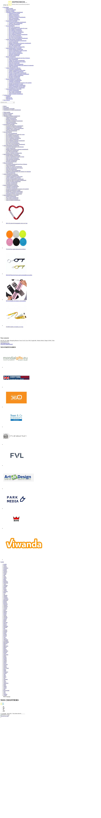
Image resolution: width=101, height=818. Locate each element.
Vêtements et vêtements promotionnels (14, 12)
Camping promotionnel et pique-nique (17, 70)
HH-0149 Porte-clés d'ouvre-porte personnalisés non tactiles (19, 275)
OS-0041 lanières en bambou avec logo (14, 326)
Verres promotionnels (13, 59)
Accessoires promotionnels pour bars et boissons (19, 58)
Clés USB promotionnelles (14, 45)
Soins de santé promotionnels (15, 51)
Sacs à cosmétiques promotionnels (16, 32)
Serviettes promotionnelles (14, 76)
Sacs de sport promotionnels (15, 35)
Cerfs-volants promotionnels (15, 92)
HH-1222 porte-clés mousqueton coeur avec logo (16, 223)
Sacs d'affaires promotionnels (15, 29)
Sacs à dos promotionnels (14, 27)
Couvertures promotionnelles (15, 69)
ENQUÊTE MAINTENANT (7, 344)
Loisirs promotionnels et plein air (13, 67)
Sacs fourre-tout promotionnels (15, 37)
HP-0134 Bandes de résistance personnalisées (16, 300)
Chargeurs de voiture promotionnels (14, 127)
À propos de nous (7, 95)
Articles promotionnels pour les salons (17, 86)
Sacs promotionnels (10, 25)
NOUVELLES (9, 98)
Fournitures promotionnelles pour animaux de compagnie (21, 65)
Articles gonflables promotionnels (16, 71)
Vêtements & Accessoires (14, 13)
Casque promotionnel (13, 41)
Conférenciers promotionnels (15, 44)
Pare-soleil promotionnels (14, 24)
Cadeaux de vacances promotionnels (17, 60)
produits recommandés (11, 9)
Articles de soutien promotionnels (16, 75)
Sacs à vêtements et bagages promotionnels (18, 34)
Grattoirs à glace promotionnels (15, 23)
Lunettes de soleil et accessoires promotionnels (19, 74)
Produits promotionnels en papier (16, 84)
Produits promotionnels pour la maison (17, 61)
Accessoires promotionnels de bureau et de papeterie (20, 82)
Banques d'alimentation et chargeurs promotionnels (20, 43)
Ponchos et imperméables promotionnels (17, 72)
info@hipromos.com (5, 343)
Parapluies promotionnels (14, 77)
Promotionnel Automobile (11, 20)
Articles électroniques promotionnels (14, 39)
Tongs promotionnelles (14, 18)
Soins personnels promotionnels (16, 53)
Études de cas (9, 97)
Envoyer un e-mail (5, 716)
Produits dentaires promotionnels (16, 49)
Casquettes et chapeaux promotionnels (17, 17)
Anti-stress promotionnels (14, 54)
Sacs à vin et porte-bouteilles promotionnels (18, 38)
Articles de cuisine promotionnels (16, 64)
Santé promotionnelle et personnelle (14, 48)
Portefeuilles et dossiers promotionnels (17, 85)
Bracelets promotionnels (14, 55)
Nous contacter (6, 100)
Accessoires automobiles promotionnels (17, 22)
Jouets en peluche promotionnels (16, 93)
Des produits (6, 7)
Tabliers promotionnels (14, 14)
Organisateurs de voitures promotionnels (12, 109)
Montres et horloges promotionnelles (17, 46)
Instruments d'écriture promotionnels (17, 87)
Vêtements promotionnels (14, 19)
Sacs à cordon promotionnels (15, 33)
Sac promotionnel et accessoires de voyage (18, 28)
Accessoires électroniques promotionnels (17, 40)
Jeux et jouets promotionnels (15, 91)
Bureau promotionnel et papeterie (13, 79)
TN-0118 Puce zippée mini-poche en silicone (16, 249)
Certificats (8, 96)
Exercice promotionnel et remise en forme (18, 50)
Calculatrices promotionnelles (15, 80)
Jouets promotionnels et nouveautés (13, 88)
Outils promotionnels (13, 66)
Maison (5, 106)
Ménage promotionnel (11, 56)
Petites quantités (9, 8)
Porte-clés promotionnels (14, 63)
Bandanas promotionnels (14, 15)
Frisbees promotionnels (14, 90)
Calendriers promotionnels (14, 81)
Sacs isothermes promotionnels (15, 30)
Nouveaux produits (10, 11)
